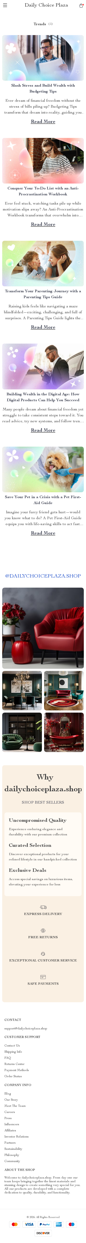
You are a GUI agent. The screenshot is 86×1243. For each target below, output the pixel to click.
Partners (10, 1143)
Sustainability (13, 1149)
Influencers (11, 1124)
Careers (9, 1112)
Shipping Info (13, 1052)
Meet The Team (15, 1106)
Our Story (11, 1100)
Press (8, 1118)
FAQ (7, 1058)
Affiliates (10, 1130)
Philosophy (11, 1155)
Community (12, 1161)
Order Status (13, 1076)
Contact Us (12, 1045)
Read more (43, 121)
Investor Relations (16, 1136)
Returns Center (14, 1064)
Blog (7, 1093)
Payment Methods (16, 1070)
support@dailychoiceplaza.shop (25, 1028)
